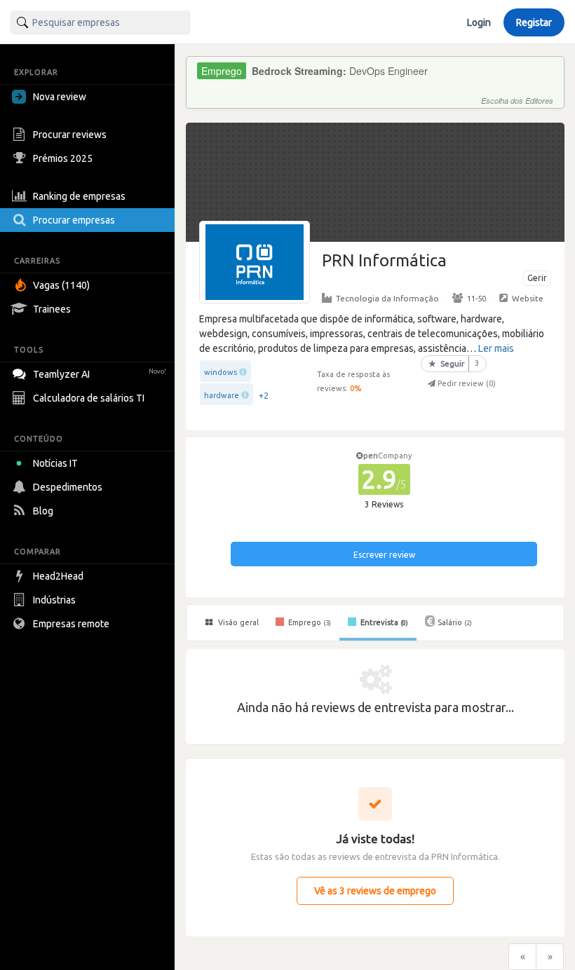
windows (220, 372)
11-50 (476, 298)
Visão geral (237, 622)
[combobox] (100, 22)
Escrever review (384, 554)
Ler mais (496, 348)
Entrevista (383, 622)
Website (527, 298)
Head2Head (58, 576)
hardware (221, 395)
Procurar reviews (70, 134)
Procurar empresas (74, 220)
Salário (455, 622)
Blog (43, 511)
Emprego (308, 622)
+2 (264, 395)
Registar (534, 22)
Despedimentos (67, 487)
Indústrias (54, 600)
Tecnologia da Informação (387, 298)
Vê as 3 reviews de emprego (375, 890)
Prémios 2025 (63, 158)
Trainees (52, 309)
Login (479, 22)
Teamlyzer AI (99, 374)
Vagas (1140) (61, 285)
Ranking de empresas (79, 196)
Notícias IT (55, 463)
